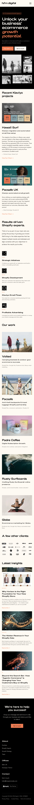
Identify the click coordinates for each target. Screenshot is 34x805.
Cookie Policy (15, 798)
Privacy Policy (5, 798)
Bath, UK (4, 764)
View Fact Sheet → (7, 158)
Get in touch (20, 48)
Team (3, 754)
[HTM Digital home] (9, 3)
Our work (7, 48)
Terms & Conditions (26, 798)
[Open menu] (30, 3)
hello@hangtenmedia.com (9, 781)
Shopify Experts (6, 748)
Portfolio (4, 745)
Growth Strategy (7, 751)
